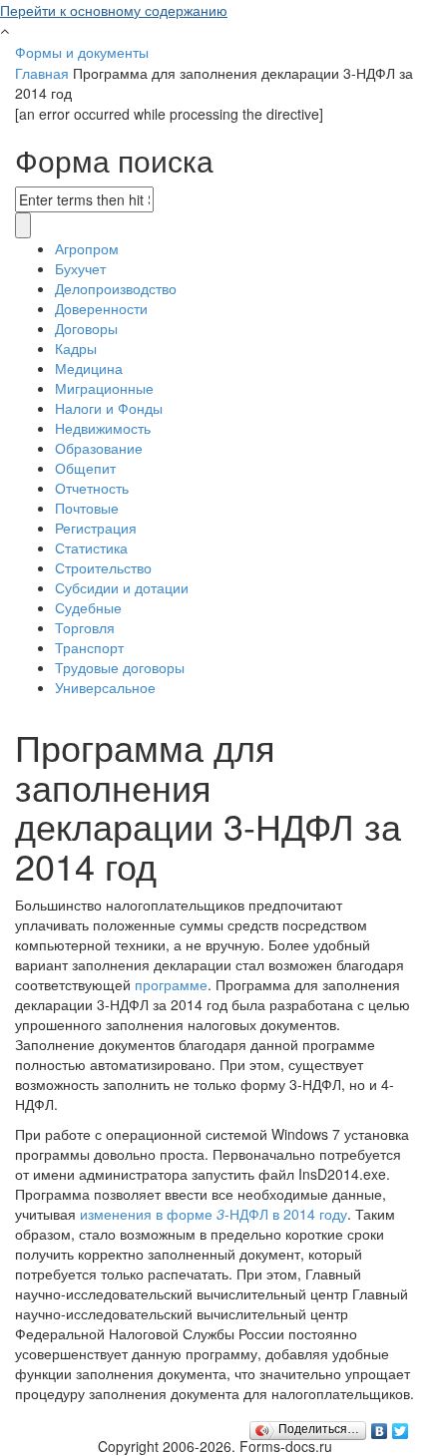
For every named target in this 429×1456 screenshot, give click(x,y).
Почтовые (87, 508)
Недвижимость (103, 428)
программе (171, 984)
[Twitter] (400, 1426)
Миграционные (104, 388)
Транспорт (89, 647)
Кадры (76, 348)
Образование (99, 448)
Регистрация (96, 528)
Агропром (87, 248)
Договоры (86, 328)
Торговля (85, 627)
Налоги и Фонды (109, 408)
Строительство (103, 567)
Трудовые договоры (120, 667)
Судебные (88, 607)
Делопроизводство (116, 288)
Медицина (89, 368)
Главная (42, 73)
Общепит (85, 468)
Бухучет (80, 268)
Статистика (91, 547)
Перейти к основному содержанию (113, 10)
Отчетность (92, 488)
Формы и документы (82, 52)
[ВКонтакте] (379, 1426)
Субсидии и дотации (122, 587)
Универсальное (105, 687)
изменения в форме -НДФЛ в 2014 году (213, 1214)
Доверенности (101, 308)
